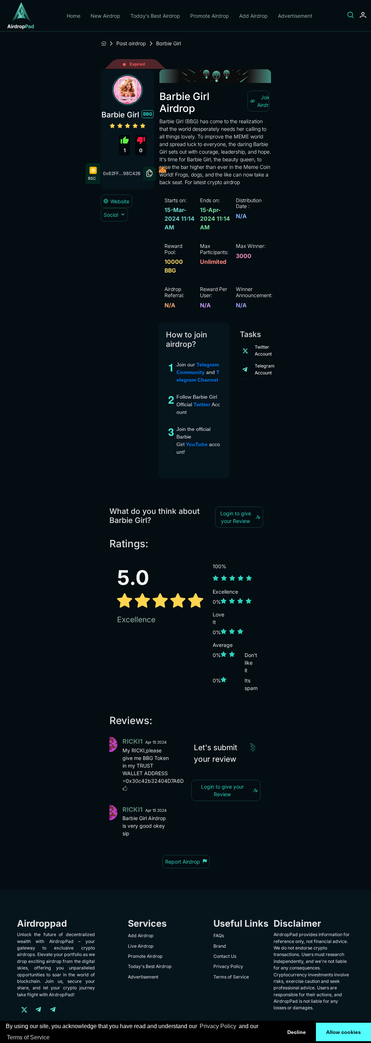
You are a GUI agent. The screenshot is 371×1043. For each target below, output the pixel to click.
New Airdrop (105, 16)
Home (73, 16)
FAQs (218, 935)
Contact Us (224, 956)
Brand (219, 946)
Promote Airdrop (209, 16)
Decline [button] (296, 1032)
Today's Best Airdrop (155, 16)
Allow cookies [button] (343, 1032)
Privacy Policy (218, 1026)
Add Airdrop (253, 16)
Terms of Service (28, 1037)
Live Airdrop (141, 946)
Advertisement (295, 16)
